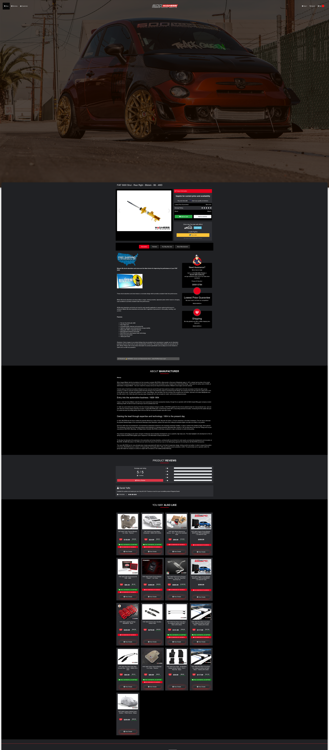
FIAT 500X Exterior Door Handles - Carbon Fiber (152, 622)
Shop (6, 6)
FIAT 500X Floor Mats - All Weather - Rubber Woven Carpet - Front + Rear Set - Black (177, 668)
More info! (208, 204)
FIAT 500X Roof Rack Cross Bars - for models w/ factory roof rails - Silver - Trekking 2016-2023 (201, 623)
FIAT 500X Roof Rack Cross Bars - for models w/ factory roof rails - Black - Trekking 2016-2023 (201, 668)
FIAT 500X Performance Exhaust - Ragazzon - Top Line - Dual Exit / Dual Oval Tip (176, 578)
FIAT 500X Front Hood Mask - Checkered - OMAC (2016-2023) (152, 532)
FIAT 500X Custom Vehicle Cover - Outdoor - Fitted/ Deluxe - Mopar (127, 712)
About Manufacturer (182, 246)
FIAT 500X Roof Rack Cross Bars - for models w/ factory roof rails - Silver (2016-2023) (176, 623)
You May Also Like (167, 246)
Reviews (154, 246)
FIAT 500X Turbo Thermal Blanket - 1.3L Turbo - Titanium (152, 667)
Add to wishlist (202, 217)
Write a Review (141, 480)
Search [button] (313, 6)
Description (144, 246)
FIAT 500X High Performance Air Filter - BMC (128, 577)
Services (15, 6)
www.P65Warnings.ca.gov (159, 358)
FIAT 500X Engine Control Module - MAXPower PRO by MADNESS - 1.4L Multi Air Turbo (201, 578)
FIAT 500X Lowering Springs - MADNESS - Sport (128, 622)
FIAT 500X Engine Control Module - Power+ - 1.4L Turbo (152, 577)
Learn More (197, 228)
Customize (25, 6)
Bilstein (209, 211)
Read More (196, 303)
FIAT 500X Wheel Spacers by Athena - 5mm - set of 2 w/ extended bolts (177, 533)
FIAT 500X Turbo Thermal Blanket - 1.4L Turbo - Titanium (128, 532)
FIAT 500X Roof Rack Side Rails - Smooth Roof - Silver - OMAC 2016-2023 (128, 668)
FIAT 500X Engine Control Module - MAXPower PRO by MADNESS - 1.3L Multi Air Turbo (201, 533)
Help (304, 6)
